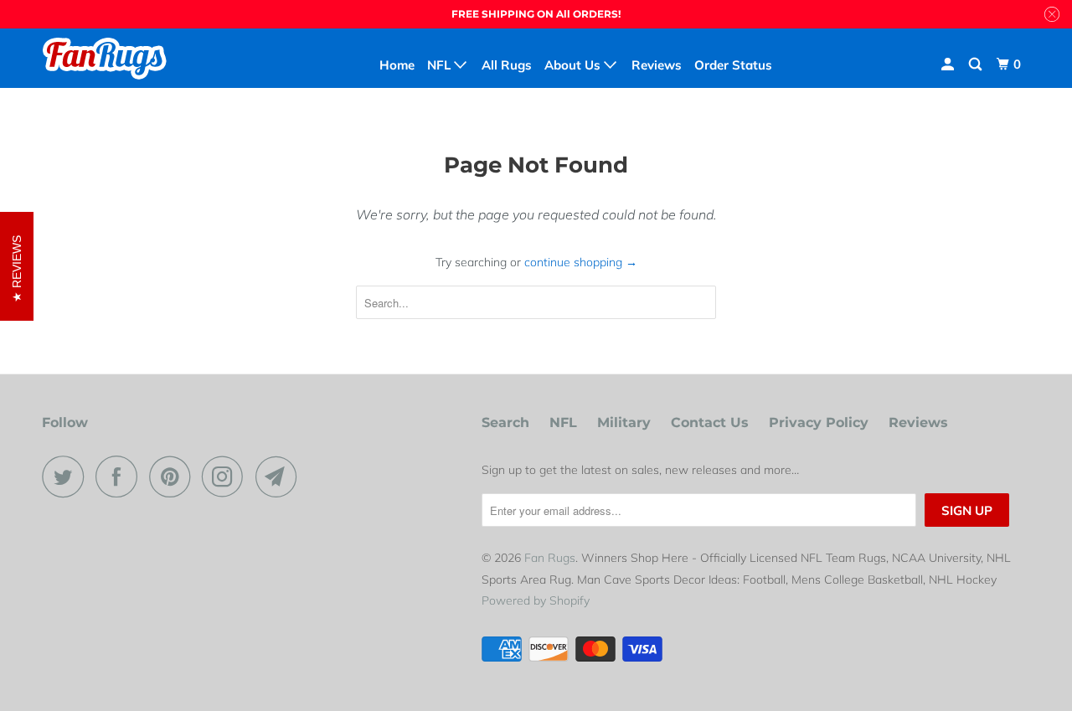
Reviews (918, 422)
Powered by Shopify (536, 600)
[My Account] (949, 64)
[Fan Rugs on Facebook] (120, 476)
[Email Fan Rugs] (280, 476)
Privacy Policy (818, 422)
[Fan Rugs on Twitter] (67, 476)
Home (397, 65)
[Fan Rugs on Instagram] (227, 476)
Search (505, 422)
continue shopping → (580, 262)
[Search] (976, 64)
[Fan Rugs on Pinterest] (173, 476)
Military (624, 422)
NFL (563, 422)
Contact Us (710, 422)
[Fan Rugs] (128, 57)
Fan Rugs (549, 557)
